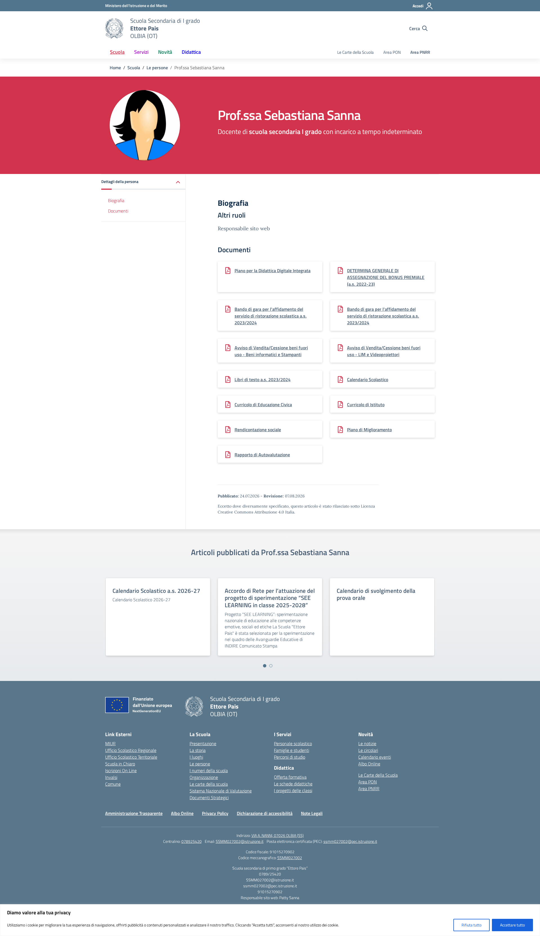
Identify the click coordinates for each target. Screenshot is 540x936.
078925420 (191, 841)
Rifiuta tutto (472, 925)
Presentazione (203, 743)
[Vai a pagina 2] (271, 665)
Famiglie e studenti (291, 750)
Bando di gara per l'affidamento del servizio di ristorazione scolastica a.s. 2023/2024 (271, 316)
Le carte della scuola (209, 784)
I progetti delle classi (293, 790)
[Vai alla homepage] (114, 28)
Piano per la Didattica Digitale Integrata (272, 270)
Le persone (200, 763)
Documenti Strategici (209, 797)
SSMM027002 (289, 858)
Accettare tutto (512, 925)
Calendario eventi (374, 757)
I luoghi (196, 757)
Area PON (392, 52)
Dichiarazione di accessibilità (264, 813)
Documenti (118, 210)
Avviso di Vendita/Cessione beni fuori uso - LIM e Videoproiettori (383, 351)
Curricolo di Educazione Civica (263, 404)
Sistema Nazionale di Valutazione (221, 790)
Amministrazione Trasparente (134, 813)
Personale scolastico (293, 743)
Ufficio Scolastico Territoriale (131, 757)
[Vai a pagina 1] (264, 665)
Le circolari (368, 750)
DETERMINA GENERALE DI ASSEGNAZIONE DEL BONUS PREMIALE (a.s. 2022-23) (385, 277)
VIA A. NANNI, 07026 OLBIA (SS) (277, 835)
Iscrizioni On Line (121, 770)
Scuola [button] (117, 52)
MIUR (110, 743)
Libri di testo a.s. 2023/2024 (263, 379)
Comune (113, 784)
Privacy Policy (215, 813)
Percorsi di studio (289, 757)
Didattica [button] (191, 52)
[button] (143, 182)
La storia (198, 750)
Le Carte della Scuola (355, 52)
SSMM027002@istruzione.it (240, 841)
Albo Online (369, 763)
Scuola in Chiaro (120, 763)
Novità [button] (165, 52)
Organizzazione (204, 777)
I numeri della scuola (209, 770)
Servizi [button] (141, 52)
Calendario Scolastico (367, 379)
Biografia (116, 200)
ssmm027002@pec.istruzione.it (350, 841)
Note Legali (312, 813)
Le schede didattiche (293, 783)
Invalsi (111, 777)
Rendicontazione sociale (258, 429)
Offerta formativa (290, 777)
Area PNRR (420, 52)
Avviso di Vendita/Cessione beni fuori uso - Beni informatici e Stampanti (271, 351)
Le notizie (367, 743)
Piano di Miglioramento (369, 429)
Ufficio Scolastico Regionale (130, 750)
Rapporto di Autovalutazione (262, 454)
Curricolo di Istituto (365, 404)
